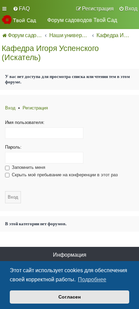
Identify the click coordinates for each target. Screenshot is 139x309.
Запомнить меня (27, 167)
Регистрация (35, 107)
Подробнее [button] (92, 279)
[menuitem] (21, 9)
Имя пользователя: (25, 122)
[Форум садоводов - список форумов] (22, 20)
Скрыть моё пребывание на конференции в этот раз (64, 174)
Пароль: (13, 147)
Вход (10, 107)
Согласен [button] (69, 297)
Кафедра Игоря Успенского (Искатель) (50, 53)
